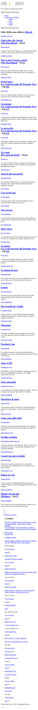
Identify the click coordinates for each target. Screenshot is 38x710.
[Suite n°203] (6, 359)
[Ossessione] (6, 100)
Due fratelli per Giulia (12, 306)
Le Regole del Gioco (11, 658)
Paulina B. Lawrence (8, 386)
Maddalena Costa (7, 367)
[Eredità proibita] (7, 433)
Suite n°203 (6, 363)
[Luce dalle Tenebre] (10, 671)
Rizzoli (28, 32)
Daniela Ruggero (6, 441)
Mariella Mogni (6, 178)
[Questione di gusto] (6, 395)
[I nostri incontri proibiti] (7, 452)
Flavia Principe (6, 214)
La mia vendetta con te (12, 625)
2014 (6, 701)
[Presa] (10, 605)
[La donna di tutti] (7, 266)
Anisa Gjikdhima (6, 500)
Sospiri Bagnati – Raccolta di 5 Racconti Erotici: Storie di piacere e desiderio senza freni (19, 591)
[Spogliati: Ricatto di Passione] (11, 556)
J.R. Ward (5, 91)
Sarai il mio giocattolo (12, 174)
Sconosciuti (8, 691)
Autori (11, 22)
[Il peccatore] (6, 77)
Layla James (10, 562)
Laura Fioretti (6, 233)
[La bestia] (5, 242)
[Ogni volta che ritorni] (6, 36)
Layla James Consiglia (12, 17)
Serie (10, 21)
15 (7, 133)
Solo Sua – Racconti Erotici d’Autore (16, 641)
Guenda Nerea (6, 422)
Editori (11, 24)
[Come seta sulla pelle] (6, 414)
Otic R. (10, 291)
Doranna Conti (15, 441)
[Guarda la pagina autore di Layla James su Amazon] (21, 526)
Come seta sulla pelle (11, 418)
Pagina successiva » (11, 515)
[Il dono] (6, 283)
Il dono (4, 287)
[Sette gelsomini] (6, 378)
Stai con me (6, 210)
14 (7, 251)
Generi (11, 19)
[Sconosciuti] (10, 688)
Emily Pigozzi (6, 479)
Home (6, 15)
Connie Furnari (6, 329)
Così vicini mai (8, 193)
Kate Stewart (5, 47)
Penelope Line (8, 344)
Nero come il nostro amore (14, 60)
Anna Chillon (10, 549)
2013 (6, 684)
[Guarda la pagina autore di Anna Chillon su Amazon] (21, 529)
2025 (6, 618)
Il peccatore (7, 81)
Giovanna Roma (11, 632)
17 (7, 109)
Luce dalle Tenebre (10, 674)
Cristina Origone (6, 310)
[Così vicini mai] (5, 189)
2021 (9, 651)
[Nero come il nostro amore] (6, 56)
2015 (6, 635)
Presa (6, 608)
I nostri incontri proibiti (13, 456)
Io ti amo (5, 152)
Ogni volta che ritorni (12, 40)
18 (7, 87)
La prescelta (7, 128)
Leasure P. (5, 291)
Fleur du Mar (6, 403)
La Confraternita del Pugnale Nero (19, 84)
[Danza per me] (7, 471)
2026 (6, 552)
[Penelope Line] (6, 340)
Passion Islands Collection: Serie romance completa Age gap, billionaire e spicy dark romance (20, 541)
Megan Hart (10, 697)
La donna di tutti (9, 270)
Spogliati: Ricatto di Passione (14, 559)
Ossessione (6, 104)
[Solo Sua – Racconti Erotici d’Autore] (15, 638)
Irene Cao (5, 159)
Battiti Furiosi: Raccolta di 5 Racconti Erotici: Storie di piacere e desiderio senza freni (21, 573)
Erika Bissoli (5, 348)
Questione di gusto (10, 399)
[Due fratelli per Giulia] (6, 302)
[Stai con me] (5, 206)
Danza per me (8, 475)
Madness (6, 496)
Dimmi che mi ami (10, 494)
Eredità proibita (9, 437)
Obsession (6, 325)
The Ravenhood (9, 43)
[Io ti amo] (6, 148)
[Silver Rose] (6, 225)
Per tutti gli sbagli (11, 155)
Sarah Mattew (6, 197)
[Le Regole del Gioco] (10, 655)
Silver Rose (6, 229)
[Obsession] (6, 321)
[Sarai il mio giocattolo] (6, 170)
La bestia (5, 246)
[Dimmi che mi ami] (6, 490)
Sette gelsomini (8, 382)
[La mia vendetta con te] (10, 622)
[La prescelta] (6, 124)
